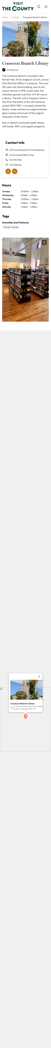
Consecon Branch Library (22, 703)
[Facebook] (14, 171)
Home (5, 17)
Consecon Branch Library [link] (35, 17)
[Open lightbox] (44, 242)
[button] (25, 716)
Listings (15, 17)
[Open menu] (46, 7)
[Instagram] (8, 171)
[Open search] (39, 7)
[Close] (39, 676)
